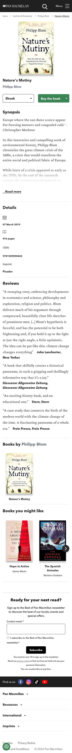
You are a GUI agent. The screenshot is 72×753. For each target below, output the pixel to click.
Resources (10, 705)
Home (5, 16)
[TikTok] (36, 682)
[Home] (16, 6)
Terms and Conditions (16, 749)
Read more (13, 191)
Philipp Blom (43, 16)
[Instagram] (28, 682)
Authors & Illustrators (22, 16)
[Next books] (65, 548)
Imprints (9, 726)
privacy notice (23, 661)
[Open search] (45, 6)
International (12, 715)
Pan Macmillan (13, 694)
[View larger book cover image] (36, 47)
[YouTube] (44, 682)
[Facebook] (20, 682)
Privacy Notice (26, 743)
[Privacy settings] (6, 746)
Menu (59, 6)
